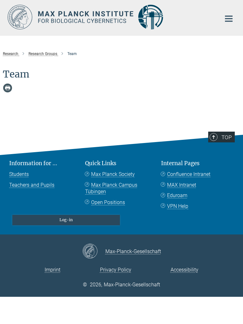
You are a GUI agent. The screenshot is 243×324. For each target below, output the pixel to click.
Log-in (66, 219)
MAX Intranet (181, 185)
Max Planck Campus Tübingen (111, 188)
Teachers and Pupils (31, 185)
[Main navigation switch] (228, 18)
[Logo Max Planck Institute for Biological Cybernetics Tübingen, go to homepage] (110, 17)
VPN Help (177, 206)
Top (226, 137)
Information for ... (33, 163)
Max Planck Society (113, 174)
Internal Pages (180, 163)
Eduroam (177, 195)
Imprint (52, 270)
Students (19, 174)
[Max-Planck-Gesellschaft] (93, 251)
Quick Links (100, 163)
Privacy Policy (115, 270)
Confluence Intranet (188, 174)
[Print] (7, 88)
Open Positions (108, 202)
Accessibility (184, 270)
